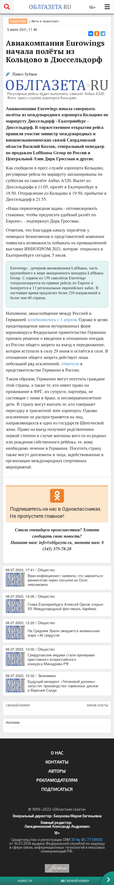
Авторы (57, 770)
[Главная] (50, 7)
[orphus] (57, 868)
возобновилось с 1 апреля (52, 319)
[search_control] (7, 7)
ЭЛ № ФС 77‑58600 (87, 839)
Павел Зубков (24, 74)
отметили (70, 363)
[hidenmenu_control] (107, 7)
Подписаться (57, 789)
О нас (57, 752)
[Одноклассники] (96, 33)
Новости (25, 881)
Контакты (57, 761)
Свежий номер (76, 881)
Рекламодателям (57, 780)
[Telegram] (102, 33)
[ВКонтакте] (90, 33)
